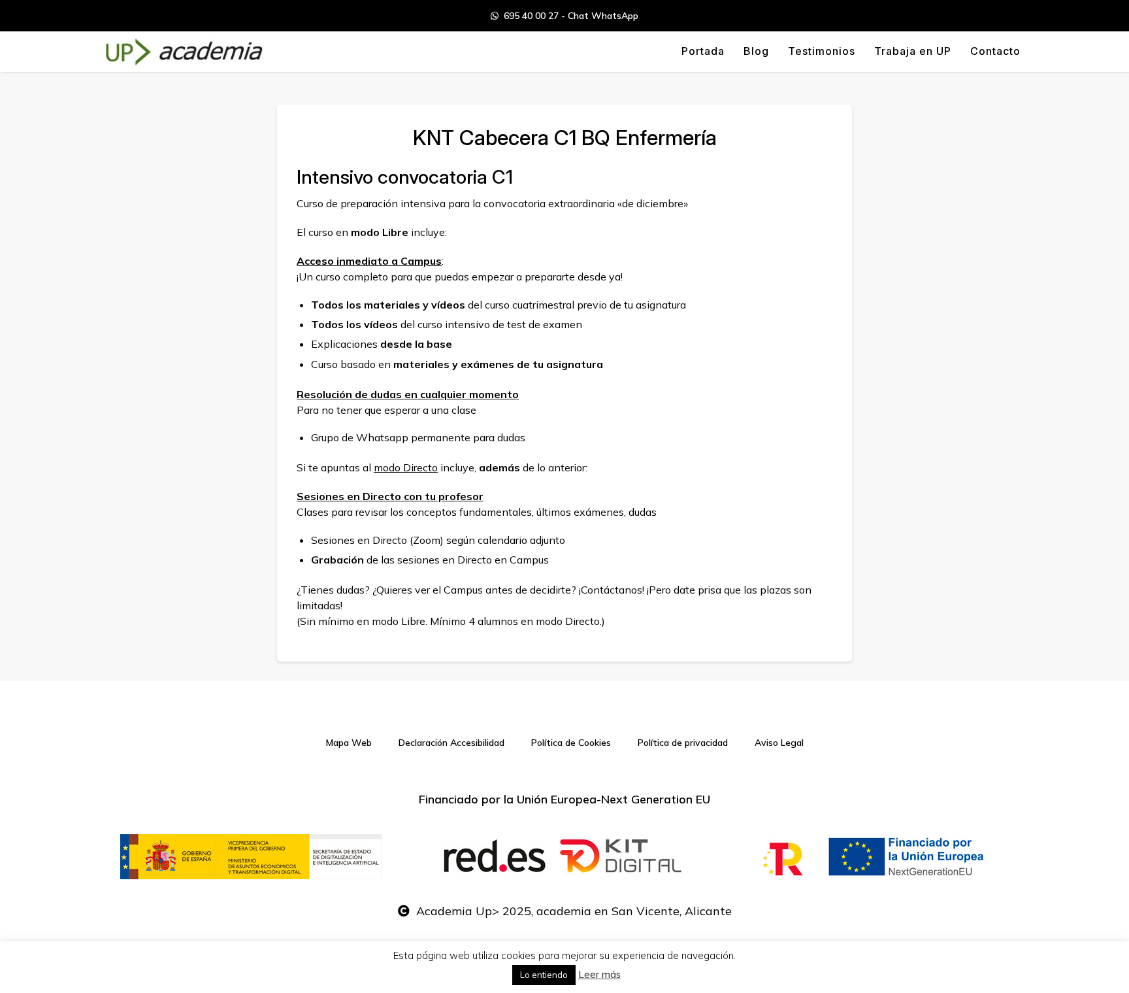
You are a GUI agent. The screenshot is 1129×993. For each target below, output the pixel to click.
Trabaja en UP (912, 51)
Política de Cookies (571, 743)
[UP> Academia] (182, 51)
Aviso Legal (779, 743)
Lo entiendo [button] (544, 974)
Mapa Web (349, 743)
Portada (703, 51)
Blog (756, 51)
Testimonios (821, 51)
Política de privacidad (683, 743)
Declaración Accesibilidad (451, 743)
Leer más (599, 974)
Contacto (995, 51)
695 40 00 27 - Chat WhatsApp (568, 16)
